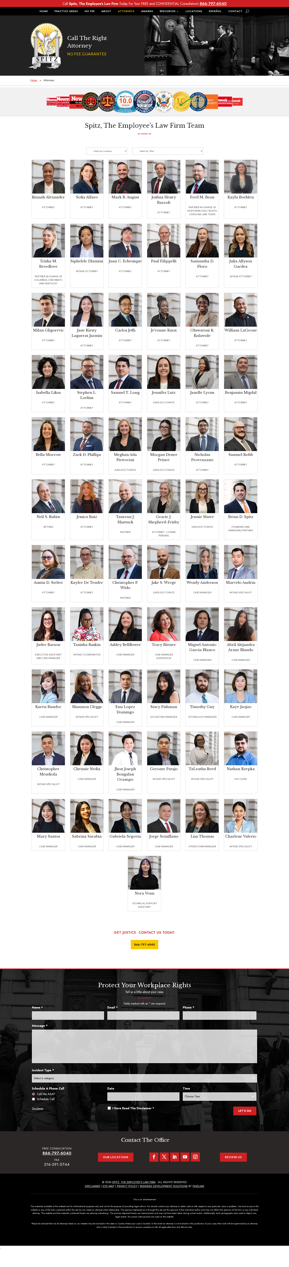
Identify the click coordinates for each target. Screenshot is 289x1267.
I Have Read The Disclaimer (133, 1108)
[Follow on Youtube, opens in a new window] (184, 1157)
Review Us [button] (233, 1157)
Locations (194, 11)
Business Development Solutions (164, 1186)
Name (37, 1007)
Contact (235, 11)
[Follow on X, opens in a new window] (164, 1157)
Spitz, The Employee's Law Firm (133, 1182)
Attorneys (126, 11)
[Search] (247, 11)
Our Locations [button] (115, 1157)
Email (112, 1007)
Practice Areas (66, 11)
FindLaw (198, 1186)
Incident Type (43, 1070)
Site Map (108, 1186)
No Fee (90, 11)
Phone (188, 1007)
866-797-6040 (213, 3)
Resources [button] (168, 11)
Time (186, 1088)
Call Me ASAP (46, 1094)
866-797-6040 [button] (144, 944)
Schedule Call (46, 1099)
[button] (285, 1242)
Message (40, 1026)
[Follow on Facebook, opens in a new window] (153, 1157)
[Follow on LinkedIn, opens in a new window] (174, 1157)
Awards (147, 11)
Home (44, 11)
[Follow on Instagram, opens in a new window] (195, 1157)
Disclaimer (37, 1108)
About (106, 11)
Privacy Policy (127, 1186)
